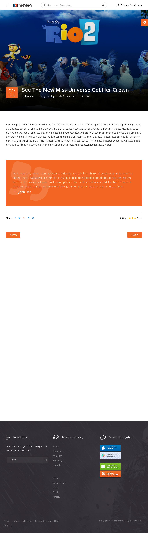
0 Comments (69, 96)
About (7, 521)
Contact (7, 525)
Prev (14, 234)
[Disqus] (74, 285)
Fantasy (56, 496)
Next (133, 234)
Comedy (57, 465)
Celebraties (27, 521)
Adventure (57, 451)
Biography (57, 460)
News (56, 521)
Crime (55, 478)
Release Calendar (43, 521)
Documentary (59, 483)
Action (56, 446)
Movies (15, 521)
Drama (56, 487)
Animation (57, 455)
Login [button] (139, 5)
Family (56, 492)
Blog (52, 96)
